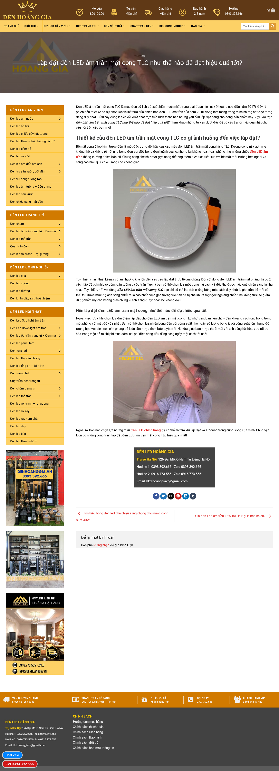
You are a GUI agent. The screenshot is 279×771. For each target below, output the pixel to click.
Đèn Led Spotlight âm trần (27, 320)
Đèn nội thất (113, 26)
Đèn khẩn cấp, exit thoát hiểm (30, 298)
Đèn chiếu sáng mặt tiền (26, 202)
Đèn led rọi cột (20, 156)
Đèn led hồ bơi (19, 126)
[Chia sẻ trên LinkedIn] (185, 496)
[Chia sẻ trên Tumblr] (193, 496)
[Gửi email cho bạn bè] (170, 496)
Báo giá (196, 26)
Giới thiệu (31, 26)
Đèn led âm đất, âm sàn (26, 164)
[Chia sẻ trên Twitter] (163, 496)
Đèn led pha (18, 276)
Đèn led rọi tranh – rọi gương (29, 254)
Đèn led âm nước (21, 118)
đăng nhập (101, 545)
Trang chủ (11, 26)
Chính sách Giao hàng (88, 732)
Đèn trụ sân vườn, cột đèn (27, 171)
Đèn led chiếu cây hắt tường (29, 134)
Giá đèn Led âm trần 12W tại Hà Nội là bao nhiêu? (230, 516)
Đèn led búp (18, 434)
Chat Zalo (12, 755)
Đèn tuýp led (18, 351)
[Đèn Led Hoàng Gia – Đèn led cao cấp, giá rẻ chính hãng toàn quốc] (27, 10)
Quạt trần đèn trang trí (25, 381)
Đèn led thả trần (20, 239)
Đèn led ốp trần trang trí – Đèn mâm (34, 231)
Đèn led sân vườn (56, 26)
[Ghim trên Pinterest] (178, 496)
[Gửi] (272, 26)
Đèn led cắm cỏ (20, 149)
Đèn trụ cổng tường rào (26, 179)
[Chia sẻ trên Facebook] (156, 496)
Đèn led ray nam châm (25, 419)
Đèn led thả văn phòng (25, 358)
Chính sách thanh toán (88, 727)
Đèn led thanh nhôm (23, 441)
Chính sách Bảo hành (87, 737)
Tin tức (139, 56)
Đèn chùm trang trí (22, 388)
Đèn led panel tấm (22, 343)
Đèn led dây (18, 426)
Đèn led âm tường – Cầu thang (30, 186)
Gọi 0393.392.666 (20, 764)
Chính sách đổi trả (85, 742)
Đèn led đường (20, 291)
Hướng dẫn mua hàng (88, 722)
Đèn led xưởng (19, 283)
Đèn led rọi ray (19, 411)
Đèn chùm (17, 224)
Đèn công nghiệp (171, 26)
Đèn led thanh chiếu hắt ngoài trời (32, 141)
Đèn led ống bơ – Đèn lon (27, 366)
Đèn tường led (19, 373)
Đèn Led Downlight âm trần (28, 328)
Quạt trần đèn (140, 26)
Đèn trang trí (86, 26)
